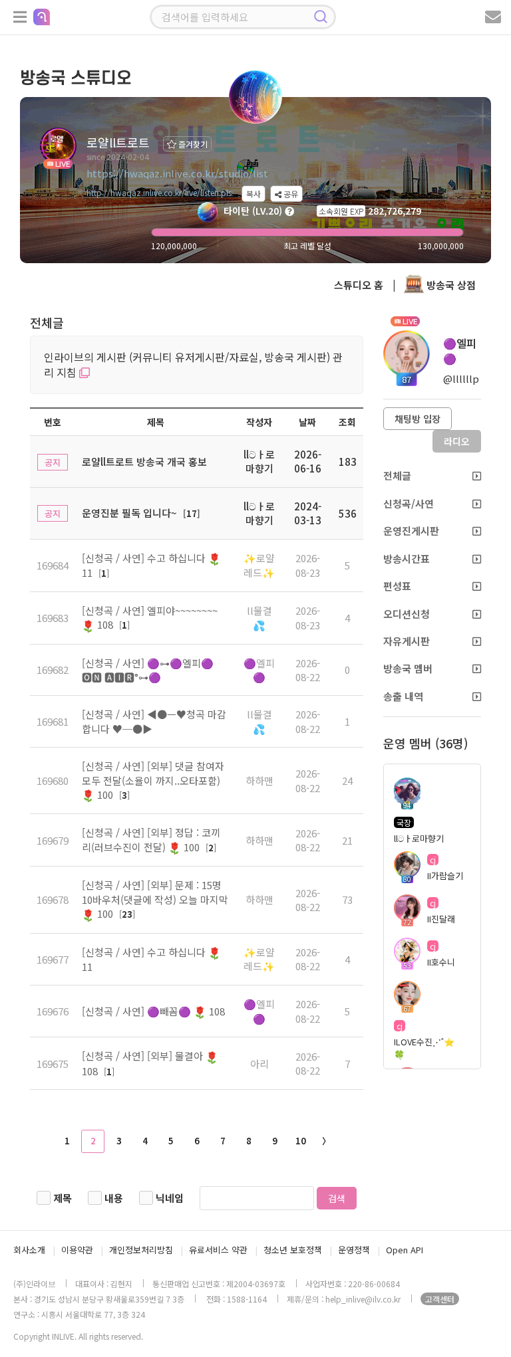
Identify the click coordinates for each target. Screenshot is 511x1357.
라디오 (457, 441)
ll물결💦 (259, 617)
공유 (289, 193)
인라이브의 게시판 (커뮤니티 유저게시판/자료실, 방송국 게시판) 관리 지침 (193, 364)
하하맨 (259, 780)
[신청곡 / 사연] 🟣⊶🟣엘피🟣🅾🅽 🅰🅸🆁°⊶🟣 (148, 670)
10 (300, 1140)
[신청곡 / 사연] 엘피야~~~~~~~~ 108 (150, 617)
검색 (336, 1198)
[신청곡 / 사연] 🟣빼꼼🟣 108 (153, 1011)
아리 (259, 1064)
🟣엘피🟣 (259, 670)
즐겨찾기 (192, 144)
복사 (253, 193)
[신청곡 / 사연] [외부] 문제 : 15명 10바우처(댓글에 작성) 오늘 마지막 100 (155, 899)
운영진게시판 (411, 531)
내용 (113, 1198)
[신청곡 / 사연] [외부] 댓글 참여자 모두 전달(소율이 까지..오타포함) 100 (153, 780)
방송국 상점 (450, 285)
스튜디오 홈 (358, 285)
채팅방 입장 (417, 418)
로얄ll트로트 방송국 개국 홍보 (144, 462)
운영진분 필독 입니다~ (129, 513)
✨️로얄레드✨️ (259, 565)
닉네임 (170, 1198)
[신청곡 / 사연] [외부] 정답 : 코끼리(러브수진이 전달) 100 (151, 839)
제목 (62, 1198)
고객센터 (439, 1299)
